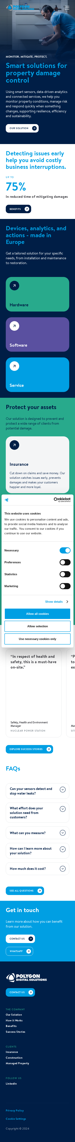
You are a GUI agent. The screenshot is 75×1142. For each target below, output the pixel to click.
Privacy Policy (15, 1110)
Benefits (11, 1026)
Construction (14, 1058)
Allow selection (37, 626)
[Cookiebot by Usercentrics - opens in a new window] (54, 499)
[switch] (65, 562)
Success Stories (15, 1032)
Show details (54, 601)
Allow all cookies (37, 613)
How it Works (14, 1020)
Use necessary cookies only (37, 638)
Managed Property (17, 1063)
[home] (20, 8)
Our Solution (14, 1015)
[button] (66, 7)
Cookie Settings (16, 1119)
